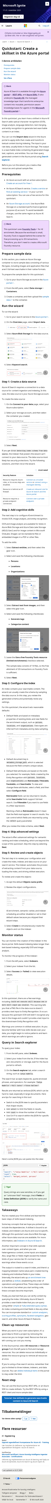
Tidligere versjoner (9, 1493)
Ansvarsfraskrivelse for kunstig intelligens (18, 1489)
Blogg (22, 1493)
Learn (4, 42)
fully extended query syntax (34, 1305)
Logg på (46, 26)
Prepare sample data (12, 68)
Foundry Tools (29, 229)
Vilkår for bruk (7, 1500)
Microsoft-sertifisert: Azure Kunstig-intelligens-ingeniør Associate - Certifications (24, 1455)
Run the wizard (10, 71)
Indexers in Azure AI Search (29, 1240)
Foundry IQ (19, 98)
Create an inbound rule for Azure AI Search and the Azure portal (37, 491)
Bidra (31, 1493)
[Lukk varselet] (47, 4)
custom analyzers (39, 1312)
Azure (12, 42)
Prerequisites (9, 65)
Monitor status (9, 74)
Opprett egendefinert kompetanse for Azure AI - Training (25, 1442)
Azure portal (40, 317)
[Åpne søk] (39, 26)
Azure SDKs (32, 94)
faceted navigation (35, 1315)
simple (16, 1305)
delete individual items (27, 1370)
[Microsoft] (25, 25)
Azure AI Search (23, 42)
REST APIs (17, 94)
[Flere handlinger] (47, 42)
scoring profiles (9, 1315)
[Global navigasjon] (2, 26)
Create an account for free (18, 183)
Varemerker (20, 1500)
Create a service (38, 188)
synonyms (21, 1315)
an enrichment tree (37, 1277)
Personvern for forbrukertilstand (28, 1496)
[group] (25, 1174)
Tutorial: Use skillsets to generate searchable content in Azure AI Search (25, 1399)
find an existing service (16, 192)
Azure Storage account (19, 203)
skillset (17, 1280)
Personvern (6, 1496)
